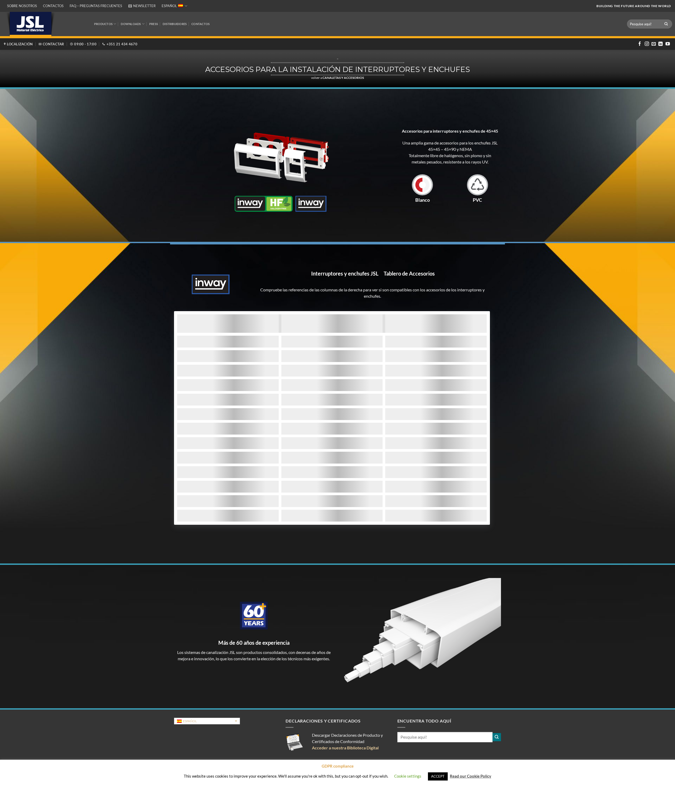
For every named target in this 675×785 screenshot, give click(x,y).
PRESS (153, 24)
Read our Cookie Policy (470, 776)
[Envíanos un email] (654, 44)
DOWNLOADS (131, 24)
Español (169, 6)
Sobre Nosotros (22, 6)
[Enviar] (666, 23)
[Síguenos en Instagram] (647, 44)
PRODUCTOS (103, 24)
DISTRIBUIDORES (175, 24)
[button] (141, 6)
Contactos (53, 6)
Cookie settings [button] (407, 776)
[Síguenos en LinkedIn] (660, 44)
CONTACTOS (200, 24)
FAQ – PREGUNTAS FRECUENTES (96, 6)
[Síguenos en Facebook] (640, 44)
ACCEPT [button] (438, 776)
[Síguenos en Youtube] (668, 44)
